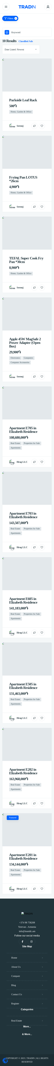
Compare (15, 976)
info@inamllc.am (27, 931)
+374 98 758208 (27, 922)
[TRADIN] (26, 7)
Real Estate (16, 1020)
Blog (13, 985)
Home (14, 957)
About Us (16, 967)
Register (15, 1003)
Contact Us (16, 994)
